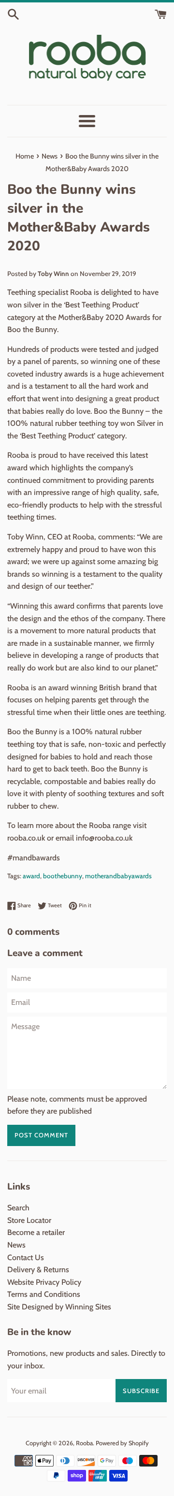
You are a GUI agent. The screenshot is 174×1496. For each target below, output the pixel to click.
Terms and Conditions (43, 1294)
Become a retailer (36, 1232)
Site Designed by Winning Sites (59, 1306)
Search (18, 1207)
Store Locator (29, 1220)
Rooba (84, 1443)
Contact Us (25, 1257)
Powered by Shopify (122, 1443)
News (16, 1244)
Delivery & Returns (38, 1269)
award (31, 876)
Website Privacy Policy (44, 1282)
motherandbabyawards (118, 876)
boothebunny (62, 876)
